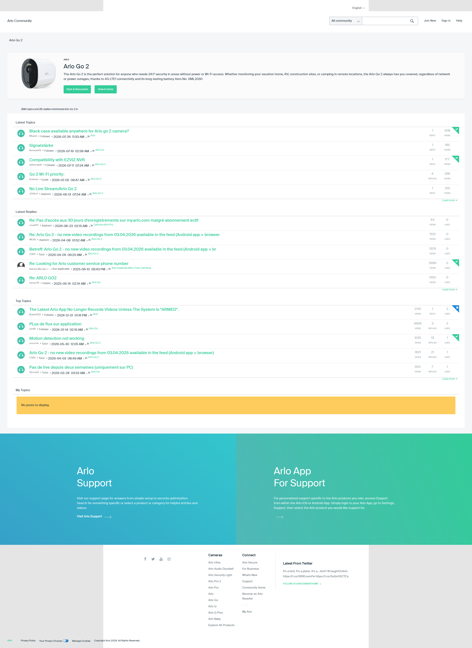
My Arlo (108, 2)
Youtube (161, 559)
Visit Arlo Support (89, 516)
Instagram (169, 559)
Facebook (145, 559)
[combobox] (390, 21)
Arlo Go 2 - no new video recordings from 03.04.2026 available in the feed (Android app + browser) (121, 353)
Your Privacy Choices (50, 641)
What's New (249, 575)
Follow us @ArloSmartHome (300, 584)
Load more (448, 200)
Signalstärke (41, 146)
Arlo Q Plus (215, 612)
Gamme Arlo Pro (103, 224)
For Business (250, 568)
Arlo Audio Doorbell (221, 568)
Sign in (446, 20)
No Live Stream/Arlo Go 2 (53, 189)
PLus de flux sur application (55, 324)
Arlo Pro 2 (214, 581)
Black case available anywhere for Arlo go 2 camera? (79, 131)
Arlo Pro (213, 587)
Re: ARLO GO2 (43, 278)
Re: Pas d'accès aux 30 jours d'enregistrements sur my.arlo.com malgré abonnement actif (113, 221)
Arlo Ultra (214, 562)
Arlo (93, 135)
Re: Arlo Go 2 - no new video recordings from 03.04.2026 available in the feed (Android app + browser (124, 235)
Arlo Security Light (220, 575)
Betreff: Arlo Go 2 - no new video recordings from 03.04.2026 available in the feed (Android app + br (122, 249)
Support (247, 581)
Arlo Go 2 (100, 164)
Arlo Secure (249, 562)
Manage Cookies (81, 641)
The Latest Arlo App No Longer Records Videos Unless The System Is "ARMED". (103, 310)
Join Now (430, 20)
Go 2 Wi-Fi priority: (46, 174)
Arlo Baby (214, 619)
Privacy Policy (28, 641)
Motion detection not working (56, 339)
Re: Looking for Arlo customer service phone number (79, 264)
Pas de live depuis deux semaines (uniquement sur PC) (81, 368)
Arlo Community (19, 21)
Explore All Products (221, 625)
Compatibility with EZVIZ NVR (57, 160)
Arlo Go (99, 150)
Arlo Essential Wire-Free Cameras (131, 268)
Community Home (254, 587)
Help (459, 20)
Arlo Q (212, 606)
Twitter (153, 559)
